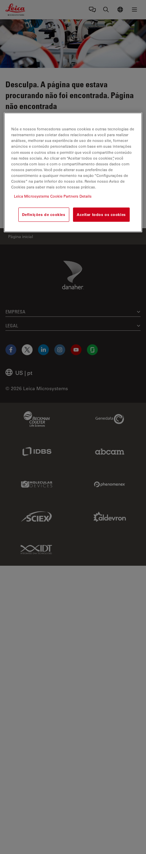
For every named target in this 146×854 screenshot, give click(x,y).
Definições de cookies (44, 214)
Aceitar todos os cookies (101, 214)
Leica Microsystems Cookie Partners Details (53, 196)
